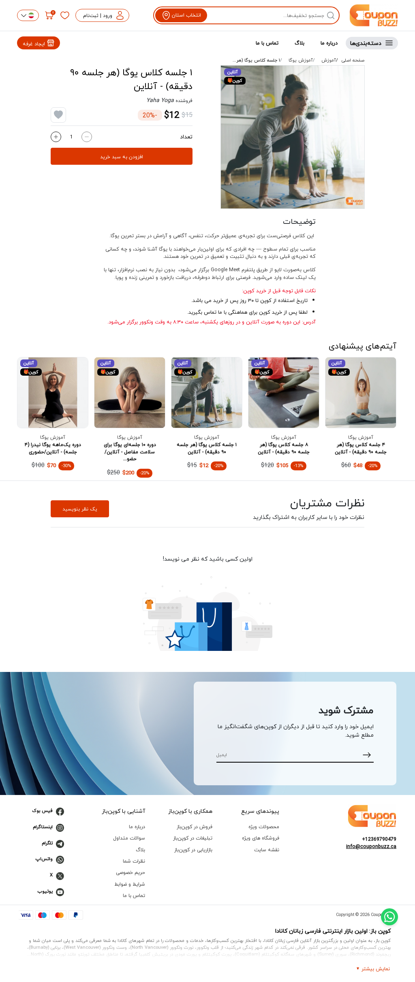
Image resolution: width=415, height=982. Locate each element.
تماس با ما (267, 42)
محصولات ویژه (263, 827)
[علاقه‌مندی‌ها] (65, 15)
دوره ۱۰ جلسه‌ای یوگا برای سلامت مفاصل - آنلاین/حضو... (130, 451)
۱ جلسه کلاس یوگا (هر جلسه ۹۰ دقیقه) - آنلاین (207, 448)
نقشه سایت (266, 850)
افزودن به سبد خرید (121, 157)
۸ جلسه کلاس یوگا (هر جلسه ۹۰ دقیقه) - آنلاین (284, 448)
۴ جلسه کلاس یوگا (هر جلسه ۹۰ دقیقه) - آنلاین (361, 448)
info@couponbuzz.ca (371, 846)
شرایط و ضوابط (129, 884)
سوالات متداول (129, 838)
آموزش (328, 60)
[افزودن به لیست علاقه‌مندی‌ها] (58, 115)
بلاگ (299, 42)
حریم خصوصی (130, 872)
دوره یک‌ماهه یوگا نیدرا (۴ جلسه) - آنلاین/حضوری (53, 448)
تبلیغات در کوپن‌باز (192, 838)
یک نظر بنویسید (79, 509)
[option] (292, 137)
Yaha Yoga (160, 100)
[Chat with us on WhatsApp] (389, 916)
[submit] (366, 755)
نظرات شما (134, 861)
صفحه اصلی (353, 60)
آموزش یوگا (301, 60)
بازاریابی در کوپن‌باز (193, 850)
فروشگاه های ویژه (260, 838)
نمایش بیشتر (376, 969)
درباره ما (329, 42)
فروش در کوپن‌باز (194, 827)
